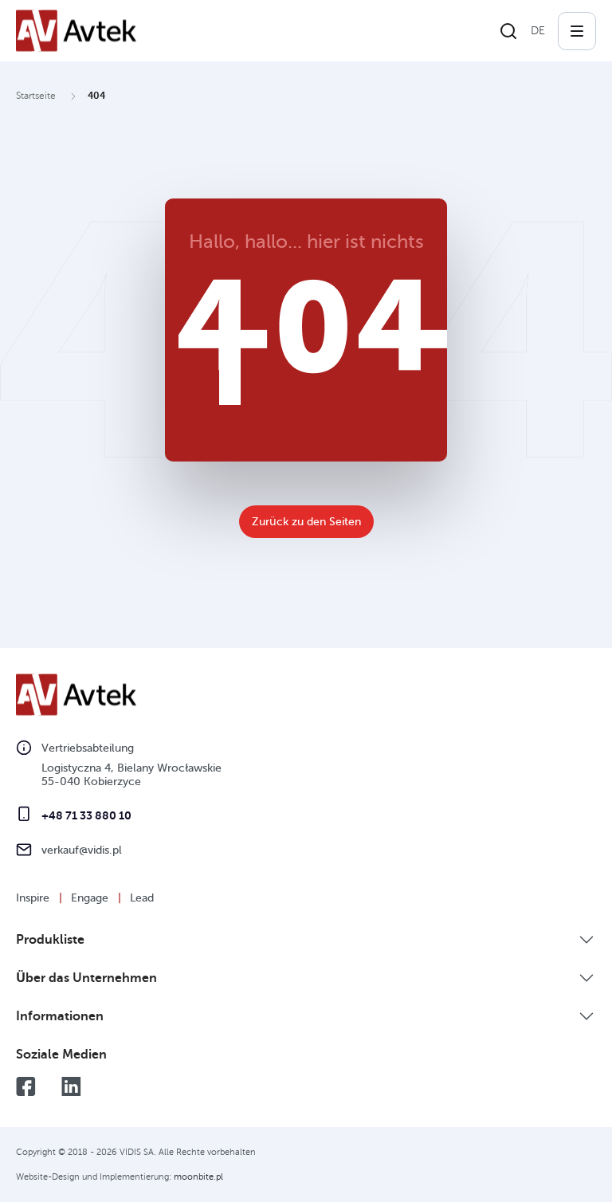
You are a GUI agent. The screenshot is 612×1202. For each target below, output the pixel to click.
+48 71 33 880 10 (86, 815)
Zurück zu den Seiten (306, 522)
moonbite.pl (198, 1177)
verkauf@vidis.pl (81, 850)
